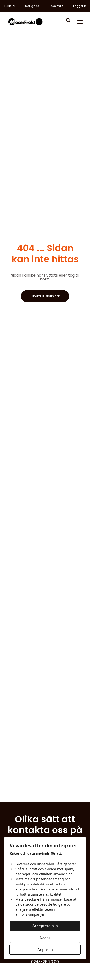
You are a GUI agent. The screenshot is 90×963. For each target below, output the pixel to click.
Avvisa (45, 937)
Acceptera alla (45, 925)
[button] (80, 22)
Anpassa (45, 949)
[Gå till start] (25, 21)
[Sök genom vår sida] (68, 19)
